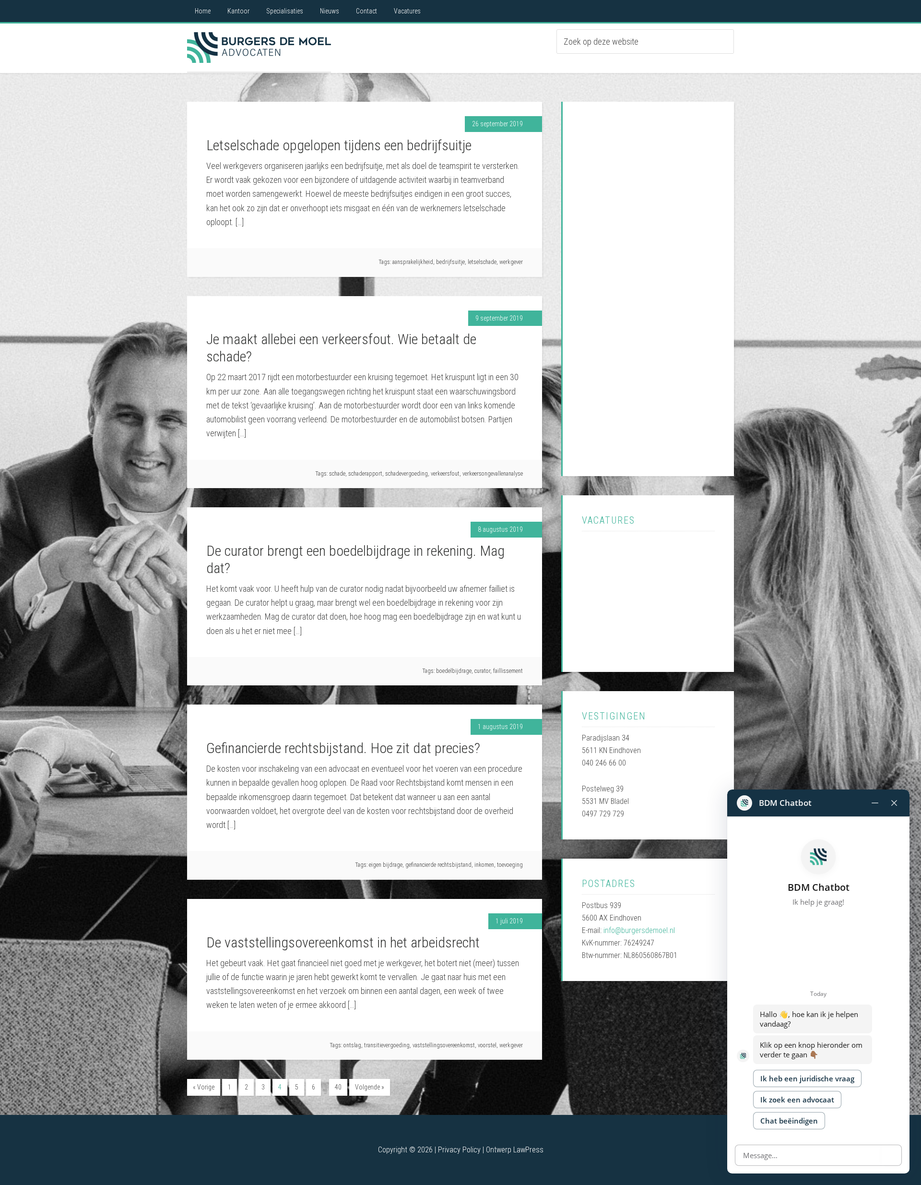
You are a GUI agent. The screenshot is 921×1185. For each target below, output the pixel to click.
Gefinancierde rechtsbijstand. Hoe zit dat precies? (343, 748)
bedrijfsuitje (450, 262)
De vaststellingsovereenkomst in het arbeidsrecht (343, 942)
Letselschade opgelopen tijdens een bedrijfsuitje (339, 145)
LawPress (528, 1149)
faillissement (508, 671)
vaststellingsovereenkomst (444, 1045)
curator (482, 671)
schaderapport (365, 473)
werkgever (511, 262)
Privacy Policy (459, 1149)
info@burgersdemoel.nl (639, 930)
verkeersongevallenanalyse (492, 473)
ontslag (352, 1045)
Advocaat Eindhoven (259, 48)
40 (338, 1087)
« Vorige (203, 1087)
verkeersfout (445, 473)
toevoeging (510, 865)
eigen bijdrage (385, 865)
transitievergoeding (387, 1045)
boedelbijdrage (454, 671)
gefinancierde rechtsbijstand (438, 865)
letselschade (482, 262)
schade (337, 473)
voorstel (487, 1045)
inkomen (484, 865)
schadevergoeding (406, 473)
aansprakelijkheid (412, 262)
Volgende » (369, 1087)
